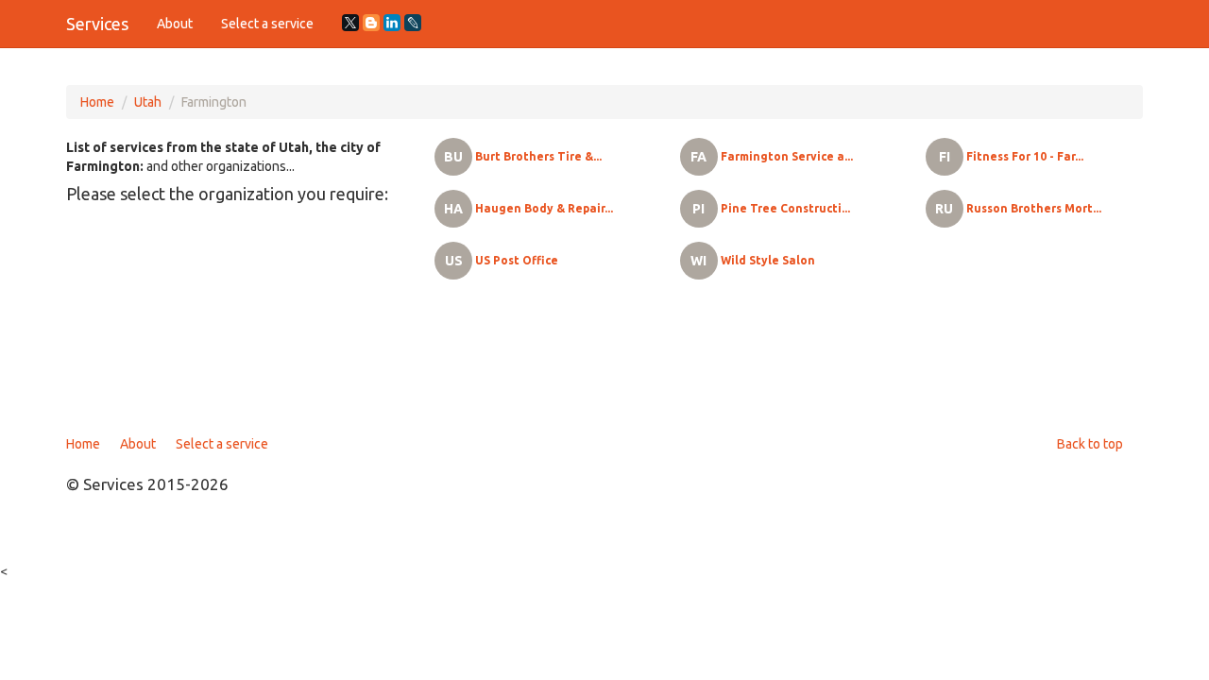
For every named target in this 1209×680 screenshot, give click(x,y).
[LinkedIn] (391, 22)
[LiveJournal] (412, 22)
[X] (350, 22)
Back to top (1090, 443)
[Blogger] (371, 22)
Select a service (267, 23)
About (175, 23)
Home (97, 102)
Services (97, 23)
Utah (148, 102)
